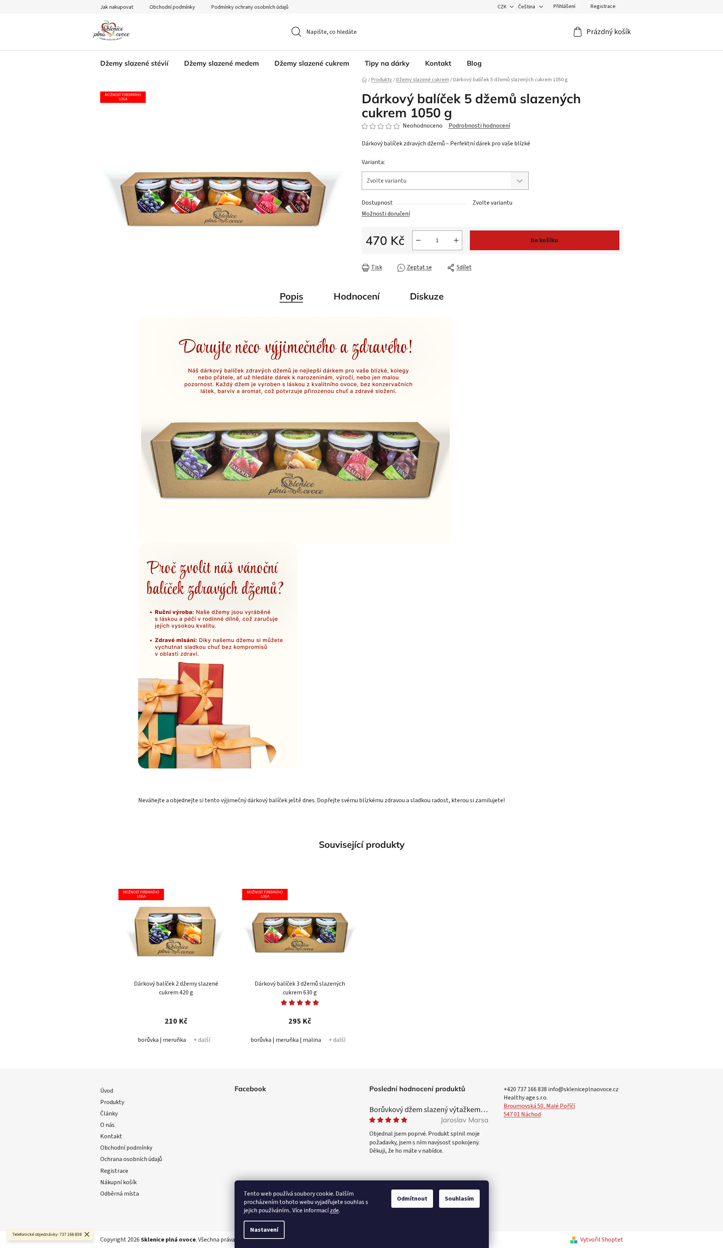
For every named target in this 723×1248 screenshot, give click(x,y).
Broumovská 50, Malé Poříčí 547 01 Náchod (539, 1110)
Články (109, 1113)
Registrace (603, 6)
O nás (107, 1125)
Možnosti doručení (386, 214)
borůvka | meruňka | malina (285, 1040)
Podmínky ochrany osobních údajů (249, 7)
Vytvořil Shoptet (601, 1239)
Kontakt (111, 1136)
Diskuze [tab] (427, 296)
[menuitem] (134, 63)
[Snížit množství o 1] (418, 240)
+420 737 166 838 (525, 1089)
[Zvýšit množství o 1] (456, 240)
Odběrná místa (119, 1194)
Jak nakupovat (116, 7)
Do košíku (544, 240)
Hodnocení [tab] (357, 296)
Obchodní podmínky (172, 7)
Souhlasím (459, 1198)
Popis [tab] (291, 296)
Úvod (106, 1091)
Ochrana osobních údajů (131, 1159)
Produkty (112, 1102)
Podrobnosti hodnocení (479, 125)
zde (334, 1210)
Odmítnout (412, 1198)
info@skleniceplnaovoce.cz (583, 1089)
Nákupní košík (118, 1182)
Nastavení (264, 1230)
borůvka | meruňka (162, 1040)
